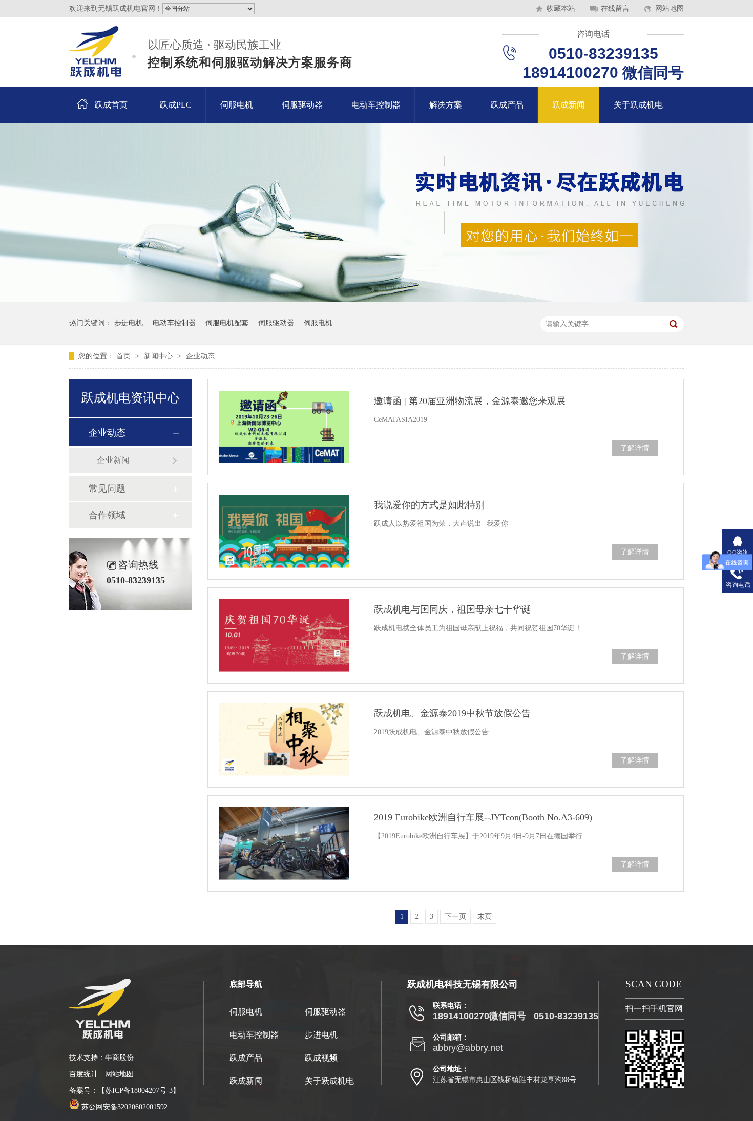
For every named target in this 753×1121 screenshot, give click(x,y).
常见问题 (107, 488)
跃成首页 (111, 104)
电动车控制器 (376, 104)
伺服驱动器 (302, 104)
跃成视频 (321, 1057)
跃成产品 (507, 104)
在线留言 (615, 8)
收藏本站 (561, 8)
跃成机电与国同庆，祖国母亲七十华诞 (452, 609)
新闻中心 (159, 356)
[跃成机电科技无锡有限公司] (95, 51)
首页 (124, 356)
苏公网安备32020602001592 (123, 1107)
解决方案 (445, 104)
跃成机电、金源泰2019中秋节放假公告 (452, 713)
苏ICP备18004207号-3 (139, 1090)
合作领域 (107, 515)
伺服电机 (236, 104)
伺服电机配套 (226, 323)
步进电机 (128, 323)
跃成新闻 (568, 104)
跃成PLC (176, 104)
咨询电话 (593, 34)
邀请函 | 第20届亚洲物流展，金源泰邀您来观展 (470, 401)
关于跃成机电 (638, 104)
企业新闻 (113, 460)
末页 (484, 916)
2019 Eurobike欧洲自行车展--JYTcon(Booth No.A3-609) (483, 817)
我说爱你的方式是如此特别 (429, 505)
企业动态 (200, 356)
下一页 (455, 916)
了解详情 (634, 448)
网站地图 (669, 8)
